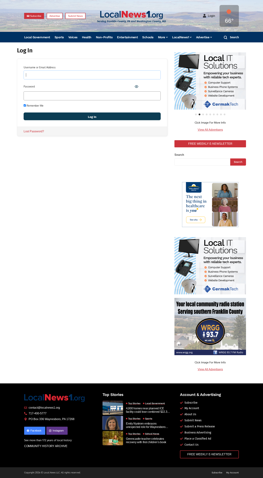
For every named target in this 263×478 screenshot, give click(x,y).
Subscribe (217, 472)
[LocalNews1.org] (131, 15)
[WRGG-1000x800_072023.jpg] (210, 326)
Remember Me (34, 105)
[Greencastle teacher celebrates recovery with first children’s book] (113, 438)
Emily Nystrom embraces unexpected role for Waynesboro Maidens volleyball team (145, 425)
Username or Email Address (40, 67)
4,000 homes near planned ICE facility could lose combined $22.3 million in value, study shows (146, 410)
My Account (232, 472)
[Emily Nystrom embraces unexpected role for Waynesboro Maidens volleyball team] (113, 423)
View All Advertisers (210, 129)
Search (179, 154)
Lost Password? (34, 131)
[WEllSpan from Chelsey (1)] (210, 204)
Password (29, 86)
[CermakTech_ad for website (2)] (210, 81)
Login (211, 15)
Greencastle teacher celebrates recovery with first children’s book (146, 440)
